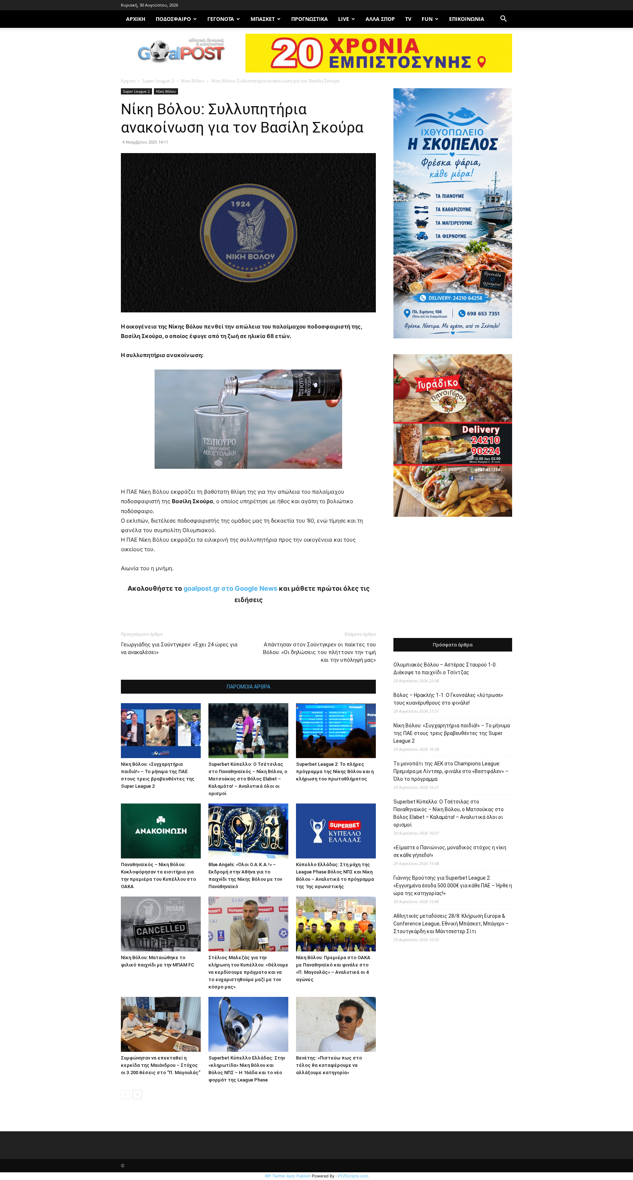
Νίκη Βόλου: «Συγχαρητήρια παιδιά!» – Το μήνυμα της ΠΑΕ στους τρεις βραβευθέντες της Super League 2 (451, 733)
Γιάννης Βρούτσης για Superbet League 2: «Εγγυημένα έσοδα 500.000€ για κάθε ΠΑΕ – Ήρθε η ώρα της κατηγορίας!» (452, 885)
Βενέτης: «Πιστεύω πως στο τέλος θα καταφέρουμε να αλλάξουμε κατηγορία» (329, 1065)
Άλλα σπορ (380, 18)
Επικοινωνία (466, 18)
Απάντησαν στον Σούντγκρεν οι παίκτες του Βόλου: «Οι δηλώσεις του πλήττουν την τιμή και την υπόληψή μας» (319, 652)
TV (408, 18)
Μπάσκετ (263, 18)
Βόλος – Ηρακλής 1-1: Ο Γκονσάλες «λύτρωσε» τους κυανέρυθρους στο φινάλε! (448, 699)
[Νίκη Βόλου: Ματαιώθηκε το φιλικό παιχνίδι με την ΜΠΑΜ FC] (161, 924)
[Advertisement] (452, 578)
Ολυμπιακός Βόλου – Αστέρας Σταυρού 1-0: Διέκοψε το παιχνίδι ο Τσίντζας (445, 668)
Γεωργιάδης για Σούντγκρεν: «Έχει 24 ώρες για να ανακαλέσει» (179, 648)
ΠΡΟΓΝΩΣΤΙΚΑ (309, 18)
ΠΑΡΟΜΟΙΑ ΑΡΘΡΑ (248, 686)
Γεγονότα (220, 18)
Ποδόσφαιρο (173, 18)
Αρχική (128, 81)
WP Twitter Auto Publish (288, 1176)
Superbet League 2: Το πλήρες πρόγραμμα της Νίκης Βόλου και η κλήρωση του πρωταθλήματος (335, 771)
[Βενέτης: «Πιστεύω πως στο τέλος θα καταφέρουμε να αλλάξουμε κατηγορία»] (336, 1024)
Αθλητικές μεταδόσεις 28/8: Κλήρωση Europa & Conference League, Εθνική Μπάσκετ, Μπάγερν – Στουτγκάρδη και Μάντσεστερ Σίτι (451, 923)
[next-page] (137, 1094)
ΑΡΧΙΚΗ (135, 18)
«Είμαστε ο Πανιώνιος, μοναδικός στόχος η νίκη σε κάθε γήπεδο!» (449, 851)
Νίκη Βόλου (192, 81)
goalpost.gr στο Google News (230, 588)
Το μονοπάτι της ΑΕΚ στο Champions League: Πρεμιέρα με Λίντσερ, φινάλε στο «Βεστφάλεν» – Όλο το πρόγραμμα (450, 771)
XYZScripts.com (353, 1176)
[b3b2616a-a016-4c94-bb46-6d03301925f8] (248, 474)
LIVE (343, 18)
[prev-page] (125, 1094)
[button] (503, 19)
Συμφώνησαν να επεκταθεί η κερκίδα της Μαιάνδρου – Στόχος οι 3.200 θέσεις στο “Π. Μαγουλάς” (160, 1065)
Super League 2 (158, 81)
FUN (427, 18)
